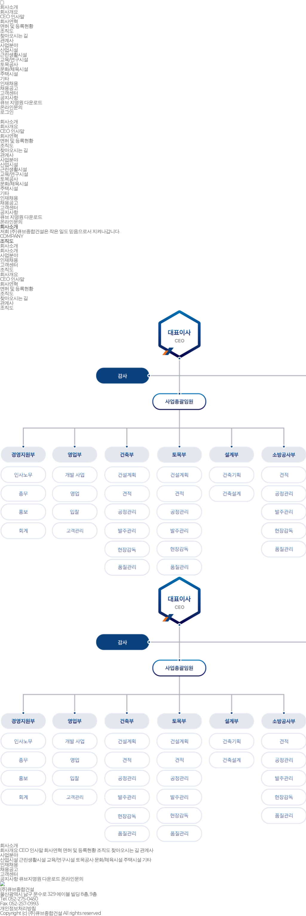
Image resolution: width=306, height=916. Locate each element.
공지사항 (9, 98)
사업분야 (9, 160)
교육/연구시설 (14, 59)
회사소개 (9, 121)
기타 (4, 78)
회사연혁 (9, 21)
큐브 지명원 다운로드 (21, 102)
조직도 (6, 31)
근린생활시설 (13, 55)
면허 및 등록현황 (16, 26)
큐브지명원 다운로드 (39, 879)
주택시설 (9, 74)
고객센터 (9, 207)
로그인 (6, 112)
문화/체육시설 (14, 69)
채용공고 (9, 88)
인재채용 (9, 198)
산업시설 (9, 50)
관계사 (6, 40)
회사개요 (9, 12)
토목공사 (9, 64)
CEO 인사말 (12, 16)
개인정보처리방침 (18, 908)
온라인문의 (11, 107)
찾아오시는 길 (14, 35)
